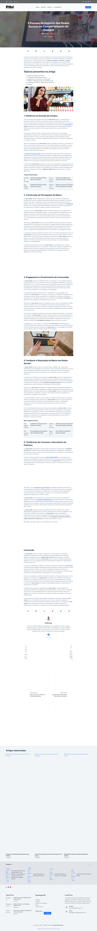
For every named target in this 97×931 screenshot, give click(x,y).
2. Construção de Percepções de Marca (36, 77)
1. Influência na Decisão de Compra (35, 75)
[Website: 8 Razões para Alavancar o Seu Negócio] (51, 875)
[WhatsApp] (61, 51)
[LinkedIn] (36, 51)
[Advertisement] (48, 263)
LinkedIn (68, 60)
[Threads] (53, 51)
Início (7, 1)
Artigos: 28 (48, 637)
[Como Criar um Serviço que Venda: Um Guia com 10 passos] (48, 802)
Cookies (37, 901)
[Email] (69, 51)
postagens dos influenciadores (44, 499)
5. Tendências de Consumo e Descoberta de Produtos (40, 82)
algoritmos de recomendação (42, 487)
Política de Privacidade (41, 903)
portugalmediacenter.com (75, 908)
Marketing (43, 7)
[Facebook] (83, 1)
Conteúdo (49, 7)
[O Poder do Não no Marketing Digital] (73, 875)
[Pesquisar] (90, 1)
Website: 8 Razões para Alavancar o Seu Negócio (61, 874)
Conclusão (29, 84)
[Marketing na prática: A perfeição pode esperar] (30, 875)
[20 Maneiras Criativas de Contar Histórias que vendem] (77, 802)
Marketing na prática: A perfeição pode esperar (38, 874)
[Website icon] (48, 635)
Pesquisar (47, 913)
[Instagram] (8, 887)
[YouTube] (88, 1)
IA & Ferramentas (57, 7)
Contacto (16, 1)
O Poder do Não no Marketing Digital (84, 874)
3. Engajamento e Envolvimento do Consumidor (38, 79)
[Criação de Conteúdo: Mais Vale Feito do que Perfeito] (19, 802)
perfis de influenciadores (51, 457)
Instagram (55, 60)
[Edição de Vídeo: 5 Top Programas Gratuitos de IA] (9, 904)
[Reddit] (44, 51)
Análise (37, 7)
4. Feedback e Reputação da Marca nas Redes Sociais (39, 80)
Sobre (11, 1)
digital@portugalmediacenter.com (77, 912)
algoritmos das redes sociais (32, 153)
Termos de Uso (39, 906)
